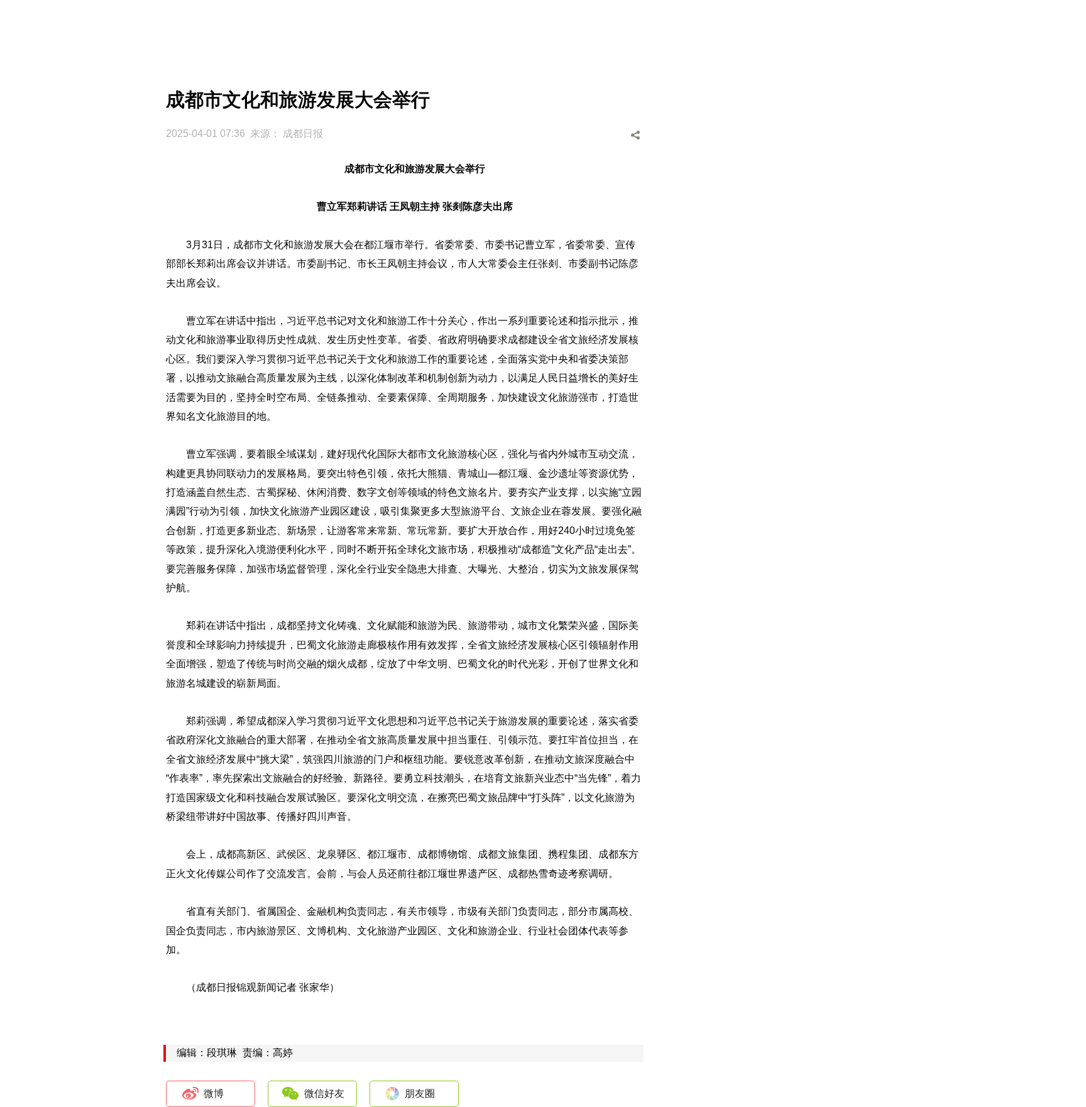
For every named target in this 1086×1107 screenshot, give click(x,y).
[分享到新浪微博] (567, 135)
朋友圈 (420, 1093)
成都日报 (303, 133)
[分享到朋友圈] (615, 135)
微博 (214, 1093)
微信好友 (324, 1093)
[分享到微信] (591, 135)
